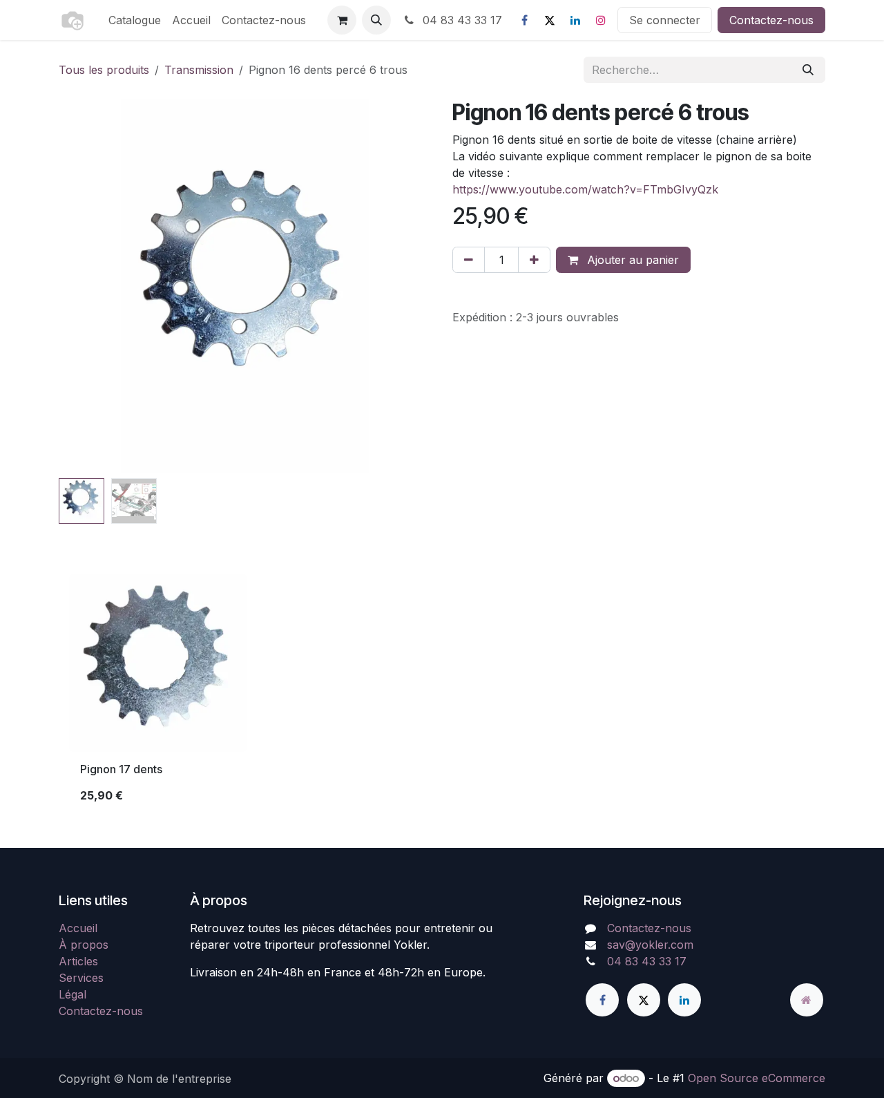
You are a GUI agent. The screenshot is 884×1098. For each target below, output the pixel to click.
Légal (72, 994)
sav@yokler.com (650, 945)
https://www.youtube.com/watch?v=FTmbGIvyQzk (585, 189)
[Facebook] (524, 20)
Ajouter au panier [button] (631, 260)
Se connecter (664, 20)
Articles (78, 961)
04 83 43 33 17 (460, 20)
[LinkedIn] (575, 20)
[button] (376, 20)
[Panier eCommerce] (341, 20)
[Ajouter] (534, 260)
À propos (83, 945)
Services (81, 978)
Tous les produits (104, 70)
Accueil (78, 928)
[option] (442, 694)
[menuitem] (134, 20)
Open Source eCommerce (756, 1078)
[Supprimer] (468, 260)
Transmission (198, 70)
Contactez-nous (771, 20)
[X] (550, 20)
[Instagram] (601, 20)
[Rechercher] (808, 70)
